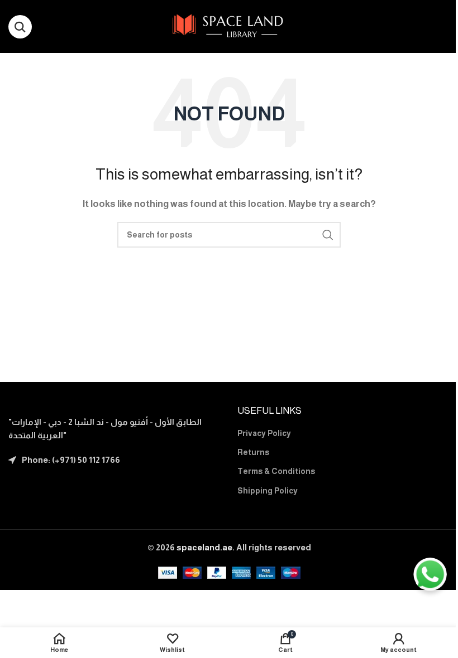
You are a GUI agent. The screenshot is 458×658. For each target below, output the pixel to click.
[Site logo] (229, 25)
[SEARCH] (328, 235)
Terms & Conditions (276, 471)
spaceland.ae (204, 547)
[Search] (20, 27)
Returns (253, 452)
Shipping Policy (267, 490)
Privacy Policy (264, 433)
